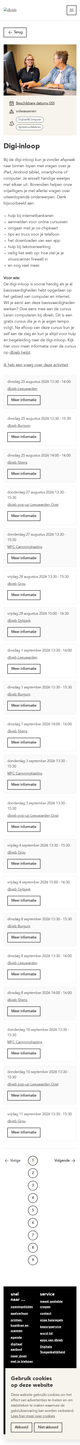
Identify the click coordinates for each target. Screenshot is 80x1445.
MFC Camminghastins (24, 547)
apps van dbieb (51, 1340)
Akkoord (21, 1427)
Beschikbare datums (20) (35, 103)
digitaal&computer (29, 119)
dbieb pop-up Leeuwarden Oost (32, 505)
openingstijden (22, 1306)
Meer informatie (23, 400)
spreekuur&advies (29, 127)
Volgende (62, 1161)
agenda (16, 1337)
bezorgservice (50, 1326)
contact (45, 1313)
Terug (18, 32)
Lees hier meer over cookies (33, 1416)
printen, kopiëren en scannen (19, 1325)
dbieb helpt (20, 353)
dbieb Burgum (18, 426)
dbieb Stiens (17, 463)
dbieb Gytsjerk (19, 621)
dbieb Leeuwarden (22, 389)
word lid (46, 1333)
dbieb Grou (16, 584)
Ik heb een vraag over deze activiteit (36, 365)
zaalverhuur (19, 1313)
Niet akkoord (48, 1427)
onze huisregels (51, 1320)
